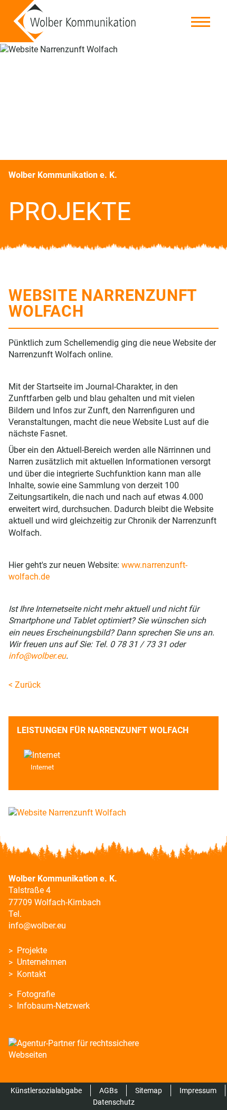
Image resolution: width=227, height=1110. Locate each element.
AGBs (108, 1090)
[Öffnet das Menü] (198, 22)
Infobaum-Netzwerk (53, 1006)
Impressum (197, 1090)
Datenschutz (114, 1102)
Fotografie (36, 994)
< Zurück (24, 685)
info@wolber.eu (37, 926)
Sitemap (148, 1090)
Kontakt (31, 974)
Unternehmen (42, 962)
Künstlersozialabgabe (46, 1090)
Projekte (32, 950)
